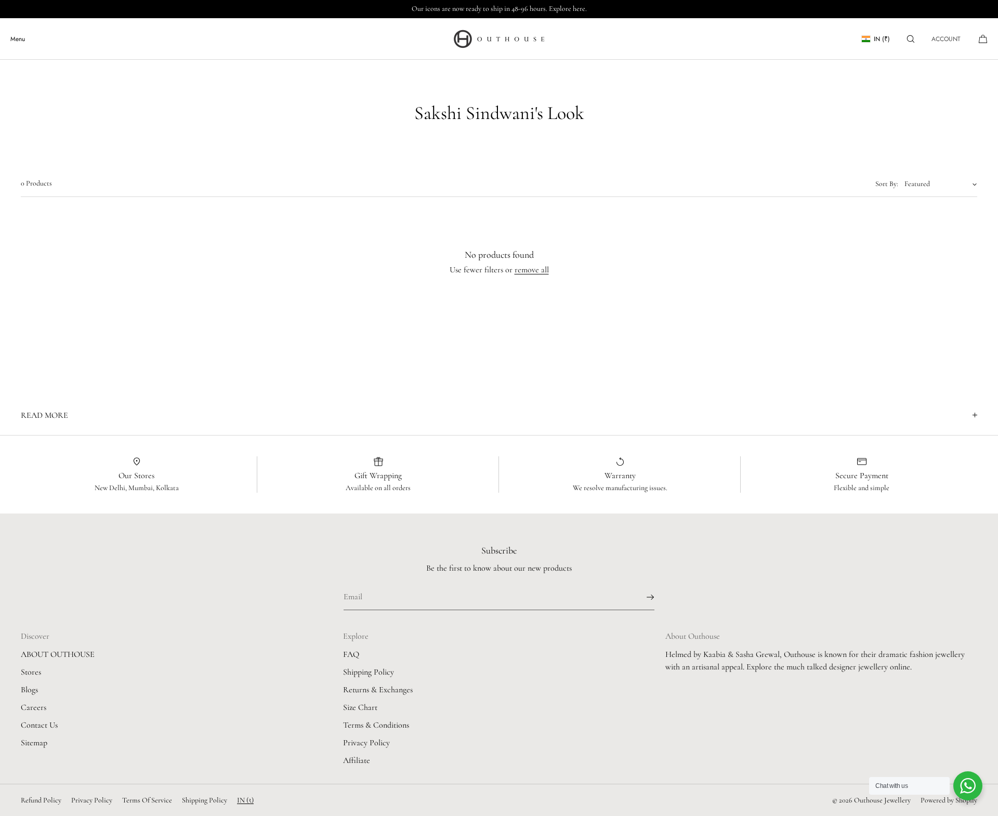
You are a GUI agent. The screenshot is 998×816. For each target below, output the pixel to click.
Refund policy (41, 800)
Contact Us (39, 725)
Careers (33, 707)
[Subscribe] (641, 597)
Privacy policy (91, 800)
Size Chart (360, 707)
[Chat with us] (967, 785)
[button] (910, 38)
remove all (532, 270)
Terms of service (147, 800)
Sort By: (886, 183)
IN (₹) (882, 39)
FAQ (351, 654)
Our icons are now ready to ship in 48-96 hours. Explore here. (499, 8)
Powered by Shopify (949, 800)
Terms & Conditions (376, 725)
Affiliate (356, 760)
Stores (31, 672)
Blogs (29, 690)
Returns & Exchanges (378, 690)
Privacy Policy (366, 743)
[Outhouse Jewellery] (499, 39)
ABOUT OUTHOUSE (58, 654)
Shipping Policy (368, 672)
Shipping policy (204, 800)
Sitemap (34, 743)
